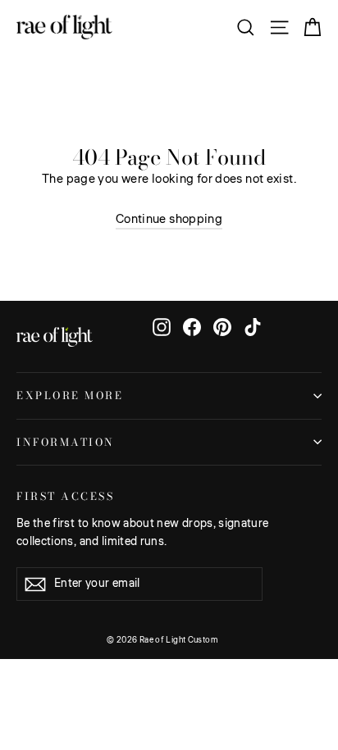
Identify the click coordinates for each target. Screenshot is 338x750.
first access (65, 495)
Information (65, 442)
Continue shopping (169, 219)
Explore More (69, 395)
